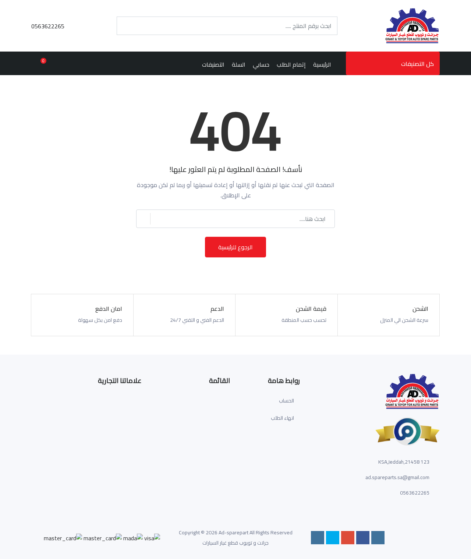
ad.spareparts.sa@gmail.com (397, 477)
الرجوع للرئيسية (235, 247)
